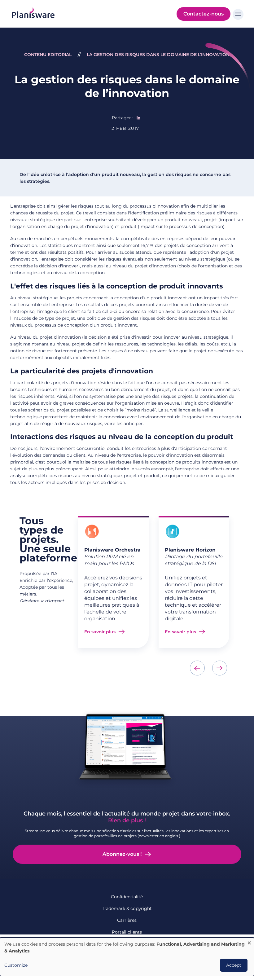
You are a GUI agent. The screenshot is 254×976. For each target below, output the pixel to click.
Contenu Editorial (48, 54)
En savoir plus (100, 632)
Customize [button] (16, 965)
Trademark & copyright (127, 908)
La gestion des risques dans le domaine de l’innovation (158, 54)
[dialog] (127, 957)
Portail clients (127, 932)
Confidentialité (127, 896)
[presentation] (197, 668)
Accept (233, 965)
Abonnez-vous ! (122, 854)
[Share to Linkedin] (138, 118)
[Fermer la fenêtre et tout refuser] (249, 941)
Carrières (127, 920)
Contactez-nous (203, 14)
